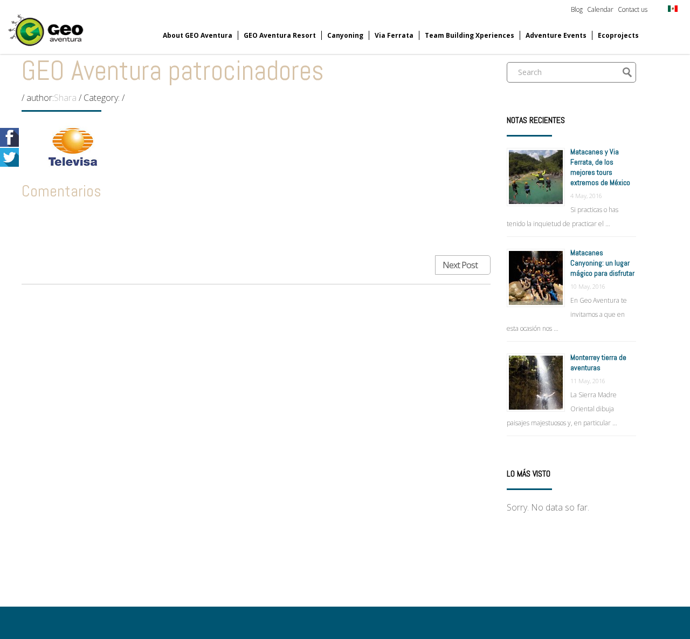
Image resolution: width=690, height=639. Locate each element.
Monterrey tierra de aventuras (598, 362)
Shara (65, 98)
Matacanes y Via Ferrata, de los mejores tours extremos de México (600, 167)
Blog (577, 9)
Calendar (600, 9)
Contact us (632, 9)
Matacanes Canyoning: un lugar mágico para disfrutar (602, 263)
